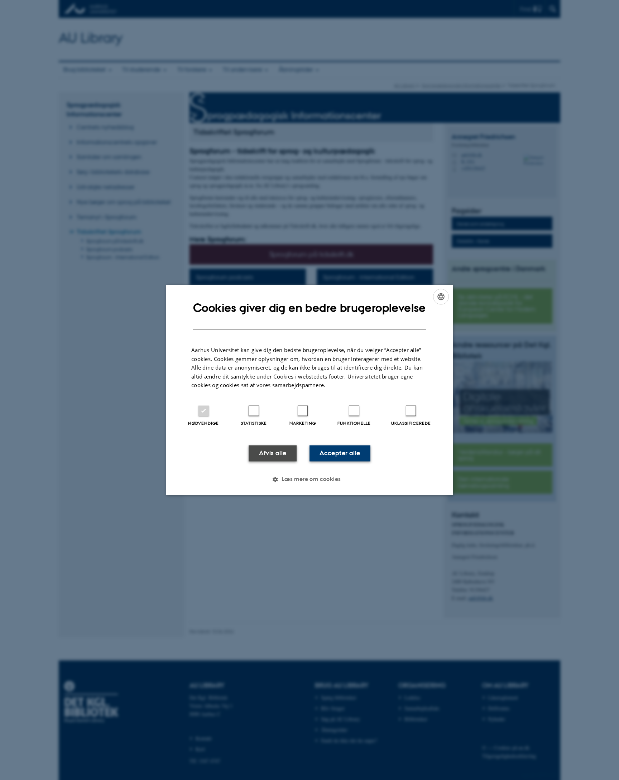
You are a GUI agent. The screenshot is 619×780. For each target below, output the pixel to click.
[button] (309, 479)
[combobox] (441, 296)
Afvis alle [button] (273, 453)
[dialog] (309, 390)
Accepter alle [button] (340, 453)
